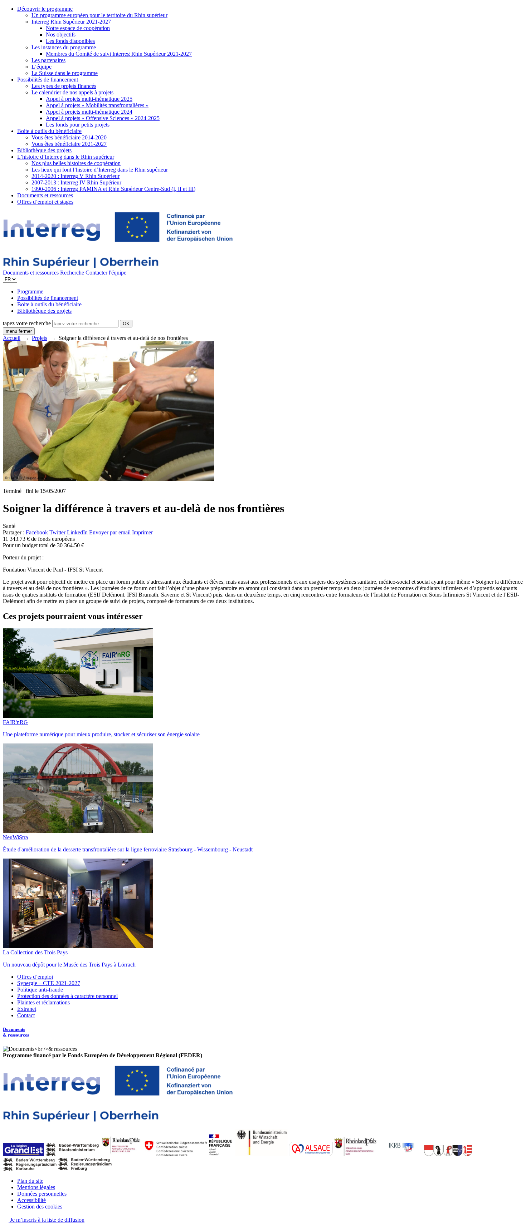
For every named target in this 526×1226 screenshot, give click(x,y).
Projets (39, 338)
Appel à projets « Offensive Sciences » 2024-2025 (103, 118)
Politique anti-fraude (40, 990)
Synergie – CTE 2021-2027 (48, 983)
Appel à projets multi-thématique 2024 (89, 112)
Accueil (11, 338)
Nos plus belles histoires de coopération (76, 163)
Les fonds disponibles (70, 41)
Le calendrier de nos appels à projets (72, 92)
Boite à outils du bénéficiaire (49, 131)
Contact (26, 1015)
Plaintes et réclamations (43, 1002)
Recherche (72, 273)
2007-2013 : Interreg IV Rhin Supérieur (76, 182)
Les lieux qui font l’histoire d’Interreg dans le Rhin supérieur (99, 170)
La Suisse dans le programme (64, 73)
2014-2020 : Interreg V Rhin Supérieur (75, 176)
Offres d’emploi (35, 977)
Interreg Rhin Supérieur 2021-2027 (71, 22)
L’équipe (41, 67)
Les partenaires (48, 60)
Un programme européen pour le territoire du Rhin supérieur (99, 15)
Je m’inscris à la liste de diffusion (46, 1220)
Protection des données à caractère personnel (67, 996)
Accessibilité (31, 1200)
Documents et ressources (45, 195)
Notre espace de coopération (78, 28)
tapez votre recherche (27, 323)
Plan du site (30, 1181)
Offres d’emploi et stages (45, 202)
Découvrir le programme (45, 9)
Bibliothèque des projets (44, 150)
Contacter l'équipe (106, 273)
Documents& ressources (16, 1032)
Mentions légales (36, 1187)
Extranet (26, 1009)
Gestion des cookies (39, 1206)
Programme (30, 291)
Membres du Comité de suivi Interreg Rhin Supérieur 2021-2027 (119, 54)
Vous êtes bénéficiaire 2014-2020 (69, 137)
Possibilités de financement (47, 79)
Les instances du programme (63, 47)
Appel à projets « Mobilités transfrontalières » (97, 105)
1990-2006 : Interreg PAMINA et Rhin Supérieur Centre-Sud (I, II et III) (113, 189)
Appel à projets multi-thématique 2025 (89, 99)
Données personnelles (42, 1194)
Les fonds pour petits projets (77, 125)
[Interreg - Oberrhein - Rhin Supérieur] (118, 266)
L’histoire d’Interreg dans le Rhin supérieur (65, 157)
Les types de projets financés (63, 86)
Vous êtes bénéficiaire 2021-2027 (69, 144)
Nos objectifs (61, 34)
